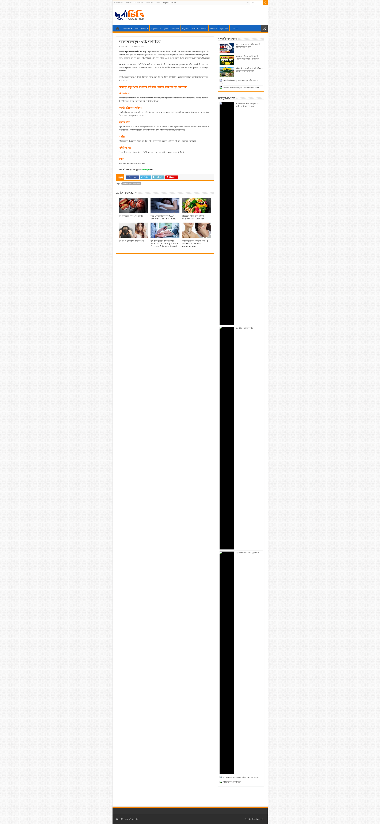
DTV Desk (125, 47)
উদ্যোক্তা (204, 28)
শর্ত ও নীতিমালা (138, 3)
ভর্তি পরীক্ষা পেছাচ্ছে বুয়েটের (244, 328)
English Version (169, 3)
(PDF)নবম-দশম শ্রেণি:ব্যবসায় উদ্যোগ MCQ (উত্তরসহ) (241, 777)
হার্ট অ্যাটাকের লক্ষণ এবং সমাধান (131, 216)
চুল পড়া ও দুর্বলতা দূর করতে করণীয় (131, 240)
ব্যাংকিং (166, 28)
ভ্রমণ (194, 28)
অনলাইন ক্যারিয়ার (140, 28)
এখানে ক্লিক (146, 169)
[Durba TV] (129, 14)
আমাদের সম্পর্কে (118, 3)
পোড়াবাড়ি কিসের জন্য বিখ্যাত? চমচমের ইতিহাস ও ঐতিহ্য (241, 88)
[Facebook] (248, 3)
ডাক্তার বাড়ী (155, 28)
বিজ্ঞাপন (158, 3)
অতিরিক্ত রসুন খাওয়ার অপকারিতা (131, 184)
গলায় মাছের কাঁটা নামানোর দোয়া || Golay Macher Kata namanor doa (195, 243)
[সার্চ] (265, 2)
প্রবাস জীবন (224, 28)
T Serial (234, 28)
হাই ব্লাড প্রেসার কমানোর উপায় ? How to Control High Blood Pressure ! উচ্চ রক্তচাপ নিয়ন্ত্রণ (164, 243)
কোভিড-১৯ (213, 28)
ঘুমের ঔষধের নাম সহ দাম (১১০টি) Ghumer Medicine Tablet (163, 217)
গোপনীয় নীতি (149, 3)
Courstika (260, 819)
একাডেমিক (127, 28)
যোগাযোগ (129, 3)
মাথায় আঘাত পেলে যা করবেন (232, 782)
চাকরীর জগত (175, 28)
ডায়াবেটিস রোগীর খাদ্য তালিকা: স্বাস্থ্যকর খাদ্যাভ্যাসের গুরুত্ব (193, 217)
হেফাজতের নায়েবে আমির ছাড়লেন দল (247, 553)
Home (118, 28)
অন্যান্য (185, 28)
